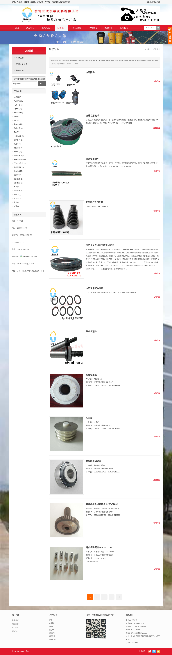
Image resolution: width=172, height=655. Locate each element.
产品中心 (30, 28)
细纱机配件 (91, 331)
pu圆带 (16, 97)
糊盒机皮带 (18, 171)
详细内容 (156, 81)
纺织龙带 (17, 183)
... (104, 597)
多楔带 (16, 120)
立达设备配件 (21, 64)
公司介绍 (77, 28)
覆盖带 (16, 195)
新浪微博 (149, 651)
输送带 (16, 198)
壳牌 (15, 117)
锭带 (15, 206)
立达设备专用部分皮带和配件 (100, 245)
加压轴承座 (91, 375)
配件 (15, 202)
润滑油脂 (46, 28)
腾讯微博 (154, 651)
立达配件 (90, 72)
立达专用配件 (92, 159)
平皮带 (16, 132)
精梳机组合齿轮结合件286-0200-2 (102, 504)
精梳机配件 (20, 70)
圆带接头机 (18, 113)
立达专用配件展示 (94, 288)
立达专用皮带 (92, 115)
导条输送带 (18, 124)
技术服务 (17, 140)
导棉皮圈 (17, 128)
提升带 (16, 144)
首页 (17, 28)
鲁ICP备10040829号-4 (20, 651)
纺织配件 (62, 28)
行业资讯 (108, 28)
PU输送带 (17, 101)
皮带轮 (89, 418)
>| (119, 597)
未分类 (16, 152)
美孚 (15, 187)
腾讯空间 (158, 651)
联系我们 (124, 28)
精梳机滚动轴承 (93, 461)
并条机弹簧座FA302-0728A (99, 547)
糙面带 (16, 175)
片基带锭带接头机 (20, 159)
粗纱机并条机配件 (94, 202)
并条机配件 (20, 58)
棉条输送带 (18, 156)
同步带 (16, 109)
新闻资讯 (93, 28)
